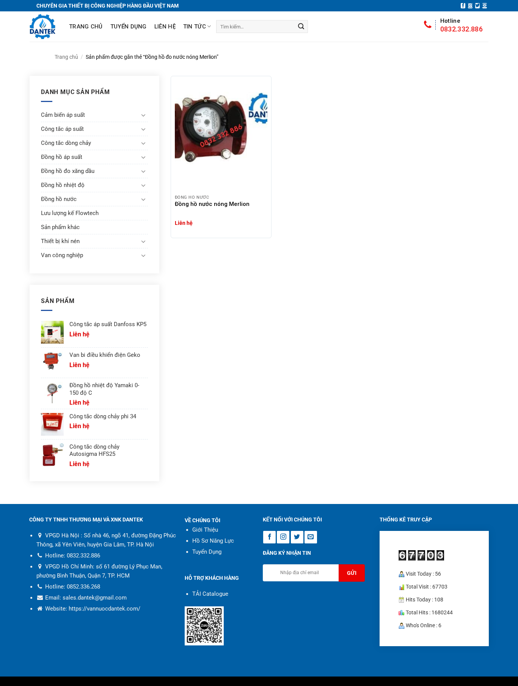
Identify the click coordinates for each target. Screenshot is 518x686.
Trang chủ (86, 26)
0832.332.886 (461, 25)
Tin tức (194, 26)
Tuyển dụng (128, 26)
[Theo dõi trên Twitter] (477, 5)
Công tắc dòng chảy (66, 143)
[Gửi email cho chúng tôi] (484, 5)
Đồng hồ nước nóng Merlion (212, 204)
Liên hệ (165, 26)
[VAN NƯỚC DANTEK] (42, 26)
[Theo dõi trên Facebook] (463, 5)
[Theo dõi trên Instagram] (470, 5)
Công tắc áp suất (62, 129)
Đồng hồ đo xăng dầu (67, 171)
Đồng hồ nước (59, 199)
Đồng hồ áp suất (61, 157)
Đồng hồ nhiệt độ (63, 185)
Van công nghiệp (62, 255)
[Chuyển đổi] (143, 114)
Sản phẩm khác (60, 227)
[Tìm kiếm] (301, 26)
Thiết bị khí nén (60, 241)
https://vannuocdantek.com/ (104, 608)
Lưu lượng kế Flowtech (70, 213)
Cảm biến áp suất (63, 114)
